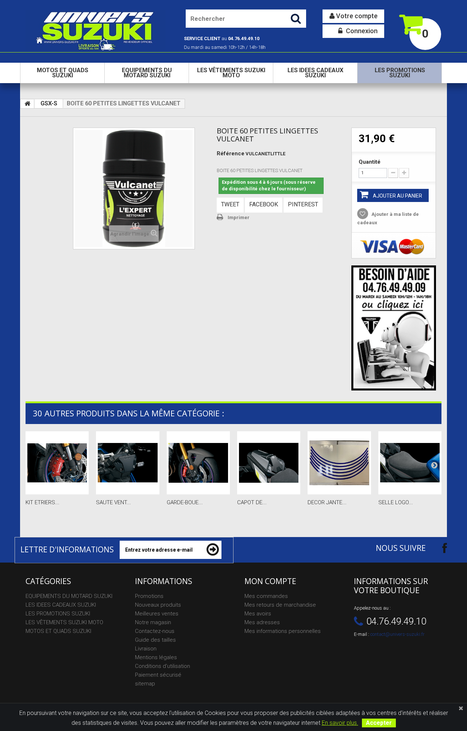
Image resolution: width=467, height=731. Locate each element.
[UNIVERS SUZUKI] (96, 30)
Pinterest (303, 204)
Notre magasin (153, 622)
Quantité (370, 162)
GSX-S (48, 103)
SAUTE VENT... (113, 502)
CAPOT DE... (252, 502)
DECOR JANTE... (327, 502)
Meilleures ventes (156, 613)
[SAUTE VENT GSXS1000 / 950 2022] (127, 462)
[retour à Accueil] (27, 104)
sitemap (145, 683)
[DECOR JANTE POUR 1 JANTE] (339, 462)
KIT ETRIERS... (42, 502)
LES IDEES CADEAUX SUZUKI (315, 73)
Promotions (149, 596)
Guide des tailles (155, 640)
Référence (230, 153)
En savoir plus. (340, 722)
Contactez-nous (154, 631)
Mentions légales (156, 657)
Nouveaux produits (158, 605)
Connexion (361, 31)
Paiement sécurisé (158, 675)
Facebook (263, 204)
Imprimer (239, 217)
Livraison (146, 648)
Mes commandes (266, 596)
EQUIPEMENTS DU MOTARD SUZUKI (147, 73)
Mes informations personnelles (282, 631)
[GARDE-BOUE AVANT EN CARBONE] (198, 462)
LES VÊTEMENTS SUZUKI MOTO (231, 73)
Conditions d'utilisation (162, 666)
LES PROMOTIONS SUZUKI (400, 73)
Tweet (230, 204)
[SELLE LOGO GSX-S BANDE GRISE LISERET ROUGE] (409, 462)
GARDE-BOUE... (185, 502)
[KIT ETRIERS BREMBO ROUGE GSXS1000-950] (57, 462)
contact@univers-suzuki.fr (397, 634)
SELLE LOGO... (395, 502)
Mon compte (270, 581)
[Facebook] (438, 547)
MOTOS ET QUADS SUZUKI (62, 73)
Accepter (379, 722)
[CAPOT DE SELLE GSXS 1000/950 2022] (268, 462)
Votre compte (356, 16)
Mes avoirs (257, 613)
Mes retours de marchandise (280, 605)
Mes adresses (262, 622)
